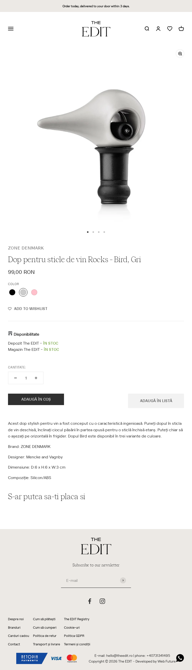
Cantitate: (17, 367)
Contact (14, 644)
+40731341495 (158, 655)
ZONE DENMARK (26, 247)
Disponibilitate (26, 334)
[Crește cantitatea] (36, 378)
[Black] (12, 292)
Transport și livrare (46, 644)
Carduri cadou (18, 635)
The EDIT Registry (76, 619)
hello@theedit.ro (119, 655)
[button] (28, 309)
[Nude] (34, 292)
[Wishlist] (169, 28)
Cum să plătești (44, 619)
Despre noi (16, 619)
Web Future (167, 661)
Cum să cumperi (44, 627)
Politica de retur (44, 635)
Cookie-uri (72, 627)
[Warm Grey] (23, 292)
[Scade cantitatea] (15, 378)
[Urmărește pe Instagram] (102, 601)
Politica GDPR (74, 635)
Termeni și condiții (77, 644)
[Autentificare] (158, 29)
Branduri (14, 627)
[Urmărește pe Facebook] (89, 601)
